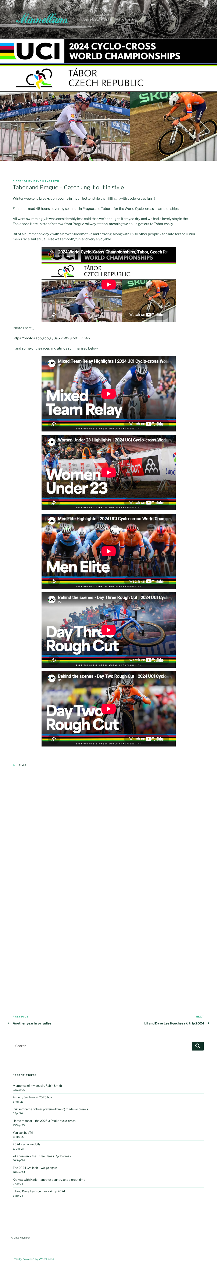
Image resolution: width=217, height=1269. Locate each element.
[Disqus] (108, 827)
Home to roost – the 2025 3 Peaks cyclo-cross (44, 1120)
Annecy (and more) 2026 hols (33, 1097)
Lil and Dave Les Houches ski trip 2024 (39, 1191)
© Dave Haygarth (20, 1237)
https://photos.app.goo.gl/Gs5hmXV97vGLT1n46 (51, 338)
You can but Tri (23, 1132)
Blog (23, 765)
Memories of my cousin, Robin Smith (37, 1085)
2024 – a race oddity (26, 1144)
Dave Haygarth (46, 181)
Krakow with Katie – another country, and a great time (49, 1179)
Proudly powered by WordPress (32, 1259)
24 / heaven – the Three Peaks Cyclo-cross (42, 1156)
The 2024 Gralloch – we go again (35, 1167)
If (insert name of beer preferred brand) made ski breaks (50, 1109)
